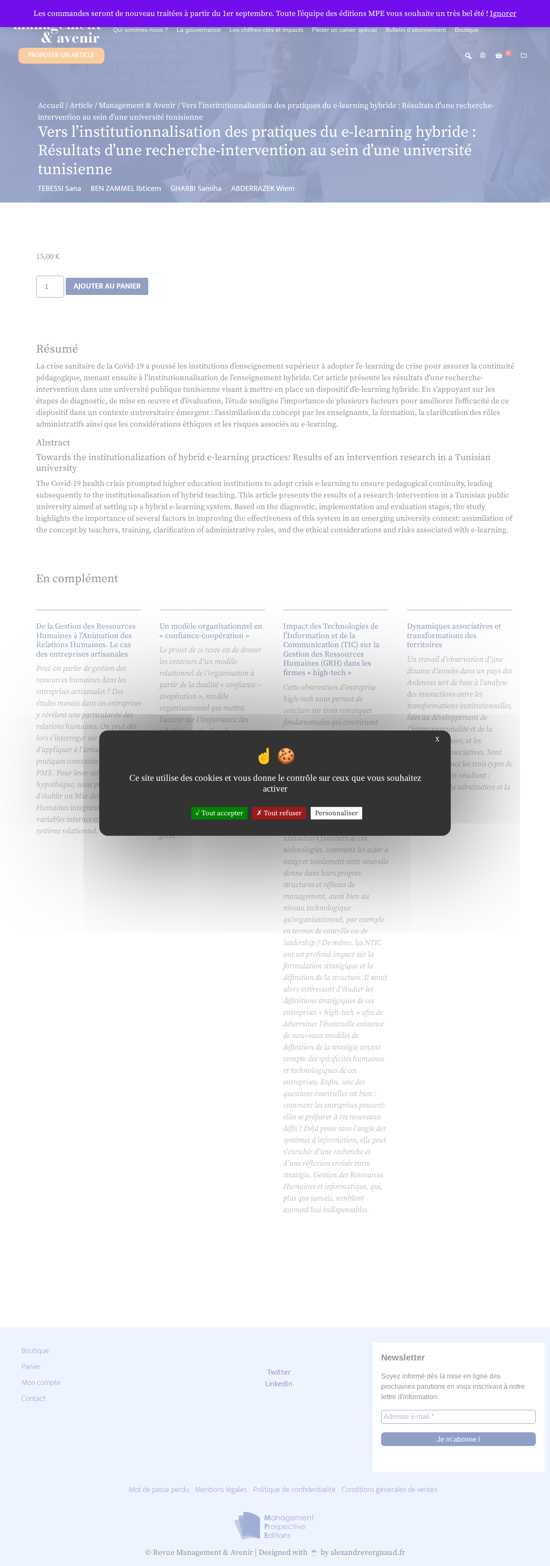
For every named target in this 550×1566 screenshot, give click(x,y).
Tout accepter (221, 812)
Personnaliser (336, 812)
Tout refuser (282, 812)
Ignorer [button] (503, 13)
